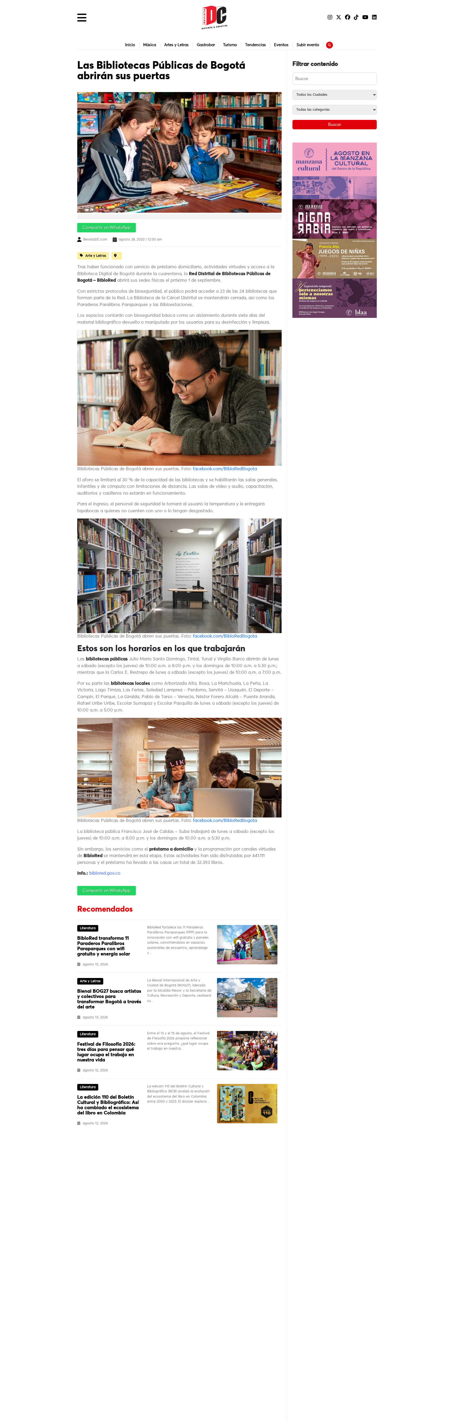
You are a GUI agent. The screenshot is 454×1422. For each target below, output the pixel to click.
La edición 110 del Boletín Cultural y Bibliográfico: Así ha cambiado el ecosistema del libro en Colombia (108, 1105)
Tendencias (255, 45)
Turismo (230, 45)
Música (149, 45)
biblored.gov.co (104, 873)
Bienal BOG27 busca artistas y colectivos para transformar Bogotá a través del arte (109, 999)
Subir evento (308, 45)
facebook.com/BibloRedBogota (225, 469)
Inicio (130, 45)
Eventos (281, 45)
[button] (81, 17)
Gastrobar (206, 45)
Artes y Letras (176, 45)
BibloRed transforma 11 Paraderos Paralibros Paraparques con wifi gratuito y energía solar (103, 946)
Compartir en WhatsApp (106, 228)
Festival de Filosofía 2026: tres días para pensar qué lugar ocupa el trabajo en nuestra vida (106, 1052)
